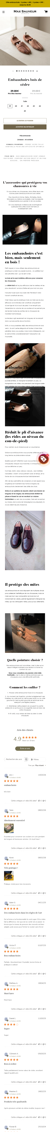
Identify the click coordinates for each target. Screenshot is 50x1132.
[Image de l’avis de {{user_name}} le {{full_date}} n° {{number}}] (9, 828)
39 (10, 106)
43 (34, 106)
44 (40, 106)
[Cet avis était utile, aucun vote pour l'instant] (39, 800)
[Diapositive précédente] (13, 70)
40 (16, 106)
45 (25, 111)
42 (28, 106)
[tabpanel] (25, 41)
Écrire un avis (25, 748)
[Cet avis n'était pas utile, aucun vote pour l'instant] (43, 800)
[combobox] (37, 765)
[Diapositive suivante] (36, 70)
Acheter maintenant (25, 127)
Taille (25, 101)
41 (22, 106)
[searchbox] (14, 759)
